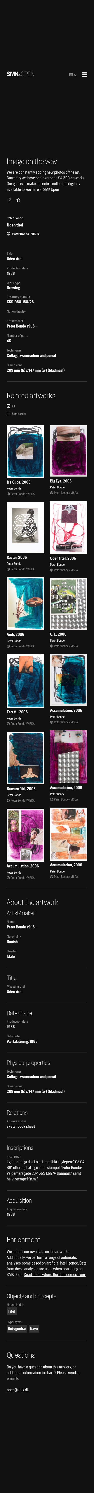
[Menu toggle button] (84, 74)
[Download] (10, 200)
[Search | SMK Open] (20, 75)
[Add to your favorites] (19, 200)
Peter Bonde (16, 326)
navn (34, 1328)
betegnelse (17, 1328)
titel (11, 1311)
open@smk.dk (18, 1390)
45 (9, 341)
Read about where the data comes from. (55, 1274)
